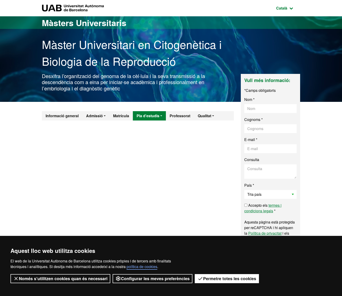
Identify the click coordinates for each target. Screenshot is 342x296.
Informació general (62, 115)
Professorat (180, 115)
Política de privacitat (265, 233)
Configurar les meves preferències (155, 278)
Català (288, 8)
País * (249, 185)
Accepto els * (263, 208)
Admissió (94, 115)
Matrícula (121, 115)
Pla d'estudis (148, 115)
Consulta (251, 159)
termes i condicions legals (263, 208)
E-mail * (250, 139)
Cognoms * (253, 119)
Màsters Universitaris (84, 23)
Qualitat (204, 115)
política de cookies (142, 266)
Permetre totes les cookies (229, 278)
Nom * (249, 99)
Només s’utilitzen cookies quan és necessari (63, 278)
